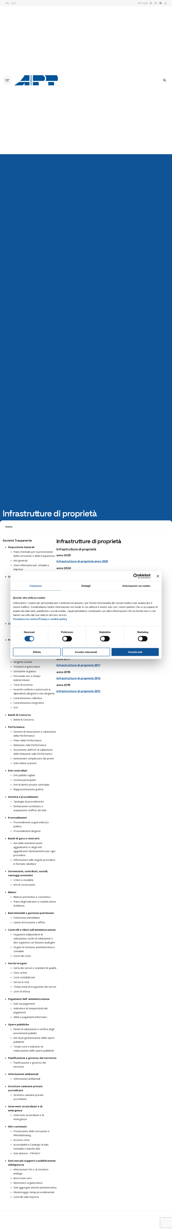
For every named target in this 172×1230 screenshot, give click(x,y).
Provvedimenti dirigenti (26, 831)
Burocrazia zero (22, 1178)
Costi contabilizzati (24, 977)
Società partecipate (24, 780)
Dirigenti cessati (22, 662)
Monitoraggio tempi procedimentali (33, 1192)
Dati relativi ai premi (24, 763)
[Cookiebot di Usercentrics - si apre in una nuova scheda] (135, 576)
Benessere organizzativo (27, 1182)
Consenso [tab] (36, 585)
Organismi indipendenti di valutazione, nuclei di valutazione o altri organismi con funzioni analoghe (34, 938)
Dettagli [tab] (86, 585)
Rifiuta (37, 652)
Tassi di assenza (23, 684)
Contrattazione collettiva (27, 698)
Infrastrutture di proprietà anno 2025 (82, 561)
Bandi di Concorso (23, 719)
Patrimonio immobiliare (26, 917)
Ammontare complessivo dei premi (33, 758)
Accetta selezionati (86, 652)
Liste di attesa (21, 991)
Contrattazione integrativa (28, 702)
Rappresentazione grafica (28, 789)
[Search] (164, 80)
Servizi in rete (21, 982)
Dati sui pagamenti (24, 1003)
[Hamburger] (7, 80)
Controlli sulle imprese (26, 1196)
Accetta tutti (135, 652)
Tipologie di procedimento (28, 801)
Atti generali (20, 560)
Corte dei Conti (22, 955)
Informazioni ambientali (26, 1078)
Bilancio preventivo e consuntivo (32, 896)
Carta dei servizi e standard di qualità (34, 968)
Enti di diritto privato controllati (31, 784)
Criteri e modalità (23, 880)
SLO (14, 3)
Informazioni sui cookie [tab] (136, 585)
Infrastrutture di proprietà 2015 (78, 691)
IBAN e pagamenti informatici (30, 1017)
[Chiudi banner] (158, 576)
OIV (15, 707)
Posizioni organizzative (26, 666)
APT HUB (142, 3)
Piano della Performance (27, 740)
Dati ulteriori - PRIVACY (26, 1153)
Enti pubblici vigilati (24, 775)
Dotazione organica (24, 671)
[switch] (67, 638)
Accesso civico (21, 1140)
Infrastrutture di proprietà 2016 (78, 678)
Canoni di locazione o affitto (29, 922)
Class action (20, 972)
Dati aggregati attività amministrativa (34, 1187)
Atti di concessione (24, 884)
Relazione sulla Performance (29, 745)
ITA (7, 3)
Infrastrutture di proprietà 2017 (78, 665)
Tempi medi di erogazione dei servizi (34, 986)
